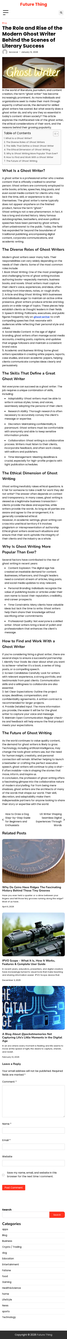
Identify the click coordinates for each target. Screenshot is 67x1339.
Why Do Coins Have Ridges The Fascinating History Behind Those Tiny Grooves (31, 889)
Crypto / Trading (12, 1246)
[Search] (61, 12)
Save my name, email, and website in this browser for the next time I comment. (32, 1174)
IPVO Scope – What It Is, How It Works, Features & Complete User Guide (28, 962)
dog (4, 1252)
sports (6, 1311)
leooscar (13, 52)
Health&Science (11, 1288)
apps (5, 1229)
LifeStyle (7, 1299)
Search (7, 1209)
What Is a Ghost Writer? (18, 138)
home (5, 1293)
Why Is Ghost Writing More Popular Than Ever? (32, 153)
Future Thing (33, 4)
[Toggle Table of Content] (54, 133)
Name (6, 1124)
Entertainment (10, 1264)
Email (6, 1140)
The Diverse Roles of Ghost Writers (25, 142)
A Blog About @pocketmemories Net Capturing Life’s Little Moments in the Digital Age (32, 1037)
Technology (9, 1317)
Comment (9, 1081)
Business (7, 1241)
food (5, 1276)
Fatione (6, 1270)
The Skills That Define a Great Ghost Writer (30, 145)
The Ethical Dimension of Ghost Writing (28, 149)
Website (7, 1156)
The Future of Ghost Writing (21, 161)
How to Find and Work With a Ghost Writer (29, 157)
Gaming (6, 1282)
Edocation (8, 1258)
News (5, 1305)
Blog (4, 23)
